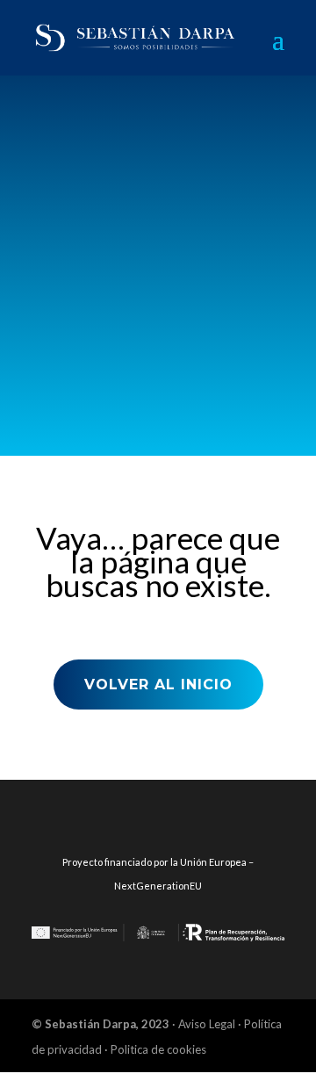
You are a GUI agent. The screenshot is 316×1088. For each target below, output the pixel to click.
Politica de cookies (158, 1049)
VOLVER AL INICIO (158, 684)
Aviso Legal (208, 1024)
